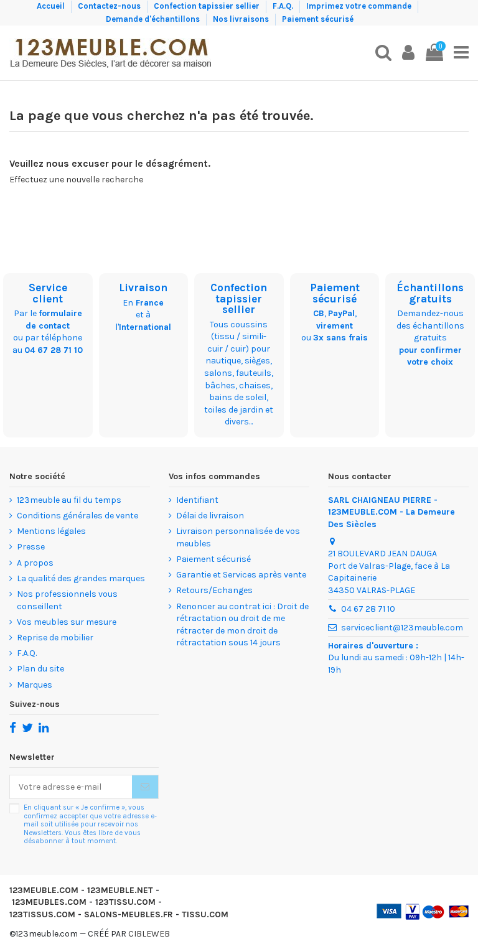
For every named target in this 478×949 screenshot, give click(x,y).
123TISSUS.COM (42, 914)
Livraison (143, 287)
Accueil (52, 6)
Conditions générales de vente (77, 515)
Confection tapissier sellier (207, 6)
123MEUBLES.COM (49, 902)
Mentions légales (51, 531)
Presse (31, 546)
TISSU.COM (205, 914)
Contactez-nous (110, 6)
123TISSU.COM (125, 902)
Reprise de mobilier (55, 637)
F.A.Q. (284, 6)
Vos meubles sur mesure (66, 622)
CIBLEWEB (149, 933)
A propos (35, 563)
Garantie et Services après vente (241, 574)
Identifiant (197, 500)
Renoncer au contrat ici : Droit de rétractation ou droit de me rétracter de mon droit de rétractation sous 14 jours (242, 624)
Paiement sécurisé (318, 19)
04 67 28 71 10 (53, 350)
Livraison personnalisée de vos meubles (238, 537)
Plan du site (40, 668)
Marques (34, 685)
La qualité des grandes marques (81, 578)
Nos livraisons (242, 19)
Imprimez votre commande (359, 6)
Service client (48, 293)
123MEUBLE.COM (43, 890)
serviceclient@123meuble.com (402, 627)
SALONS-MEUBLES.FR (128, 914)
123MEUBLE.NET (120, 890)
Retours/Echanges (214, 590)
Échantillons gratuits (430, 293)
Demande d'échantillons (154, 19)
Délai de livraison (210, 515)
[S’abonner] (145, 787)
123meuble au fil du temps (69, 500)
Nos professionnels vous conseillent (67, 600)
